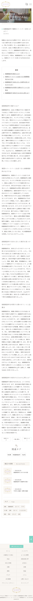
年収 (9, 514)
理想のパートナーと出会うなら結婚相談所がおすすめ (17, 78)
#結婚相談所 (16, 455)
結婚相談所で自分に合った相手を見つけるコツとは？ (17, 83)
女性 (19, 514)
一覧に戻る (16, 439)
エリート (17, 506)
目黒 (5, 506)
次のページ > (27, 439)
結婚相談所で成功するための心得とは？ (17, 93)
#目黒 (9, 455)
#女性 (24, 455)
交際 (10, 510)
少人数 (5, 510)
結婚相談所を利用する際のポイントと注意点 (17, 89)
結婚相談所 (10, 506)
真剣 (5, 514)
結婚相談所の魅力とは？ (12, 74)
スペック (14, 514)
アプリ (22, 506)
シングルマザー (22, 510)
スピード (15, 510)
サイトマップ (25, 583)
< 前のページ (6, 439)
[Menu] (30, 4)
